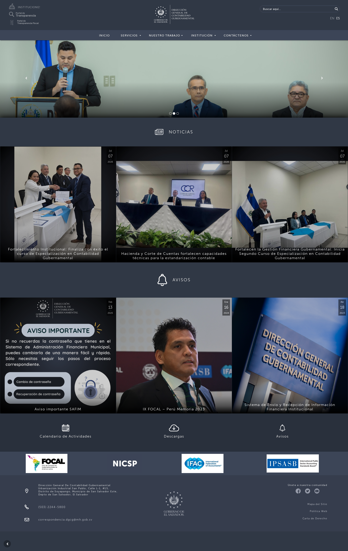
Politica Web (318, 511)
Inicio (104, 35)
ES (338, 18)
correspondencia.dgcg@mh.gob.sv (65, 519)
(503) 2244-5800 (52, 507)
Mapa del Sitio (317, 504)
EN (332, 18)
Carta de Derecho (315, 518)
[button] (26, 78)
